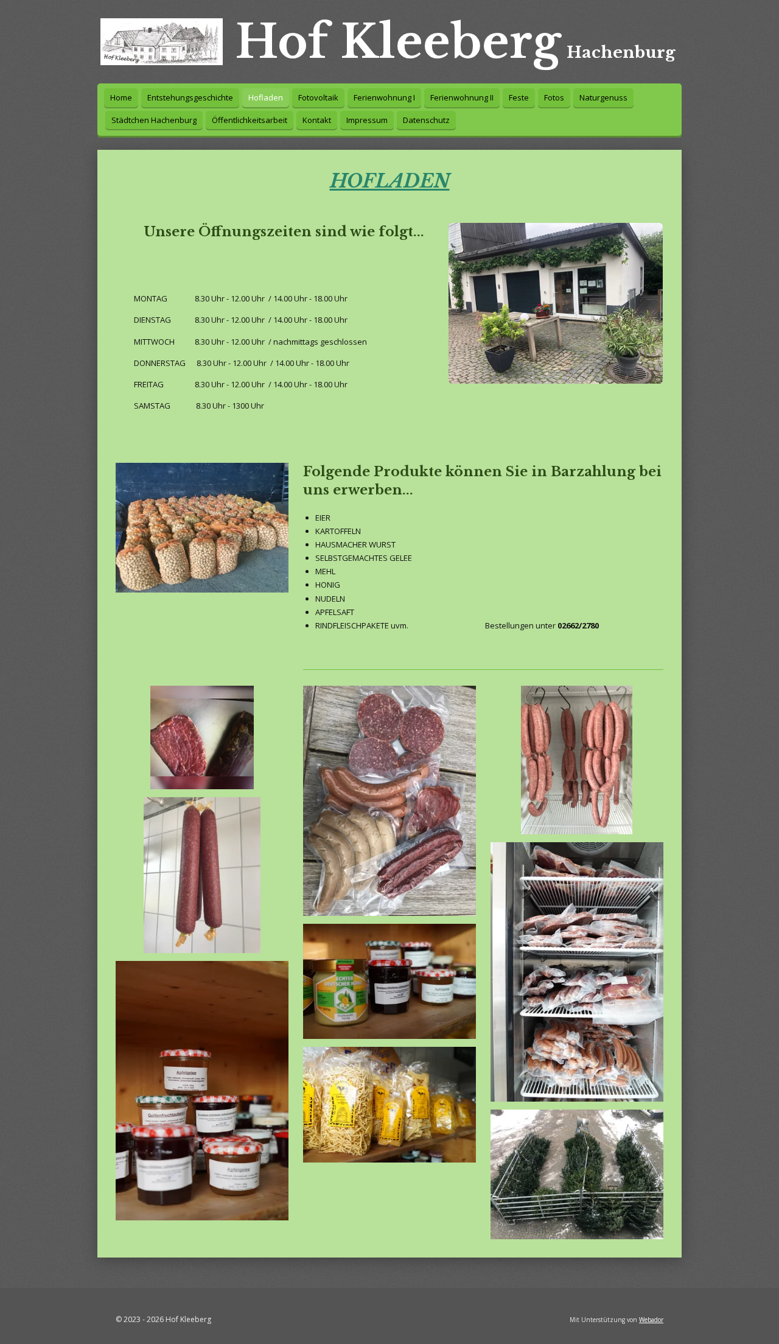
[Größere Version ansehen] (556, 303)
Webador (651, 1319)
